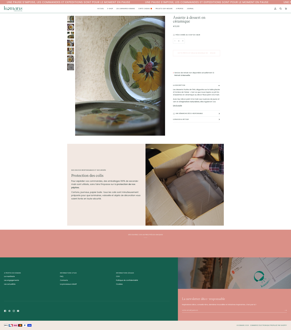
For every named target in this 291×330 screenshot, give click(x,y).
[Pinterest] (9, 311)
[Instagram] (14, 311)
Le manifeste (9, 276)
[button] (110, 8)
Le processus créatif (68, 284)
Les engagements (11, 280)
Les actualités (9, 284)
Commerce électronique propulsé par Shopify (268, 325)
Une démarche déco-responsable (189, 113)
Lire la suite (177, 105)
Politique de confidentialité (127, 280)
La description (179, 85)
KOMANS (241, 325)
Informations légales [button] (125, 273)
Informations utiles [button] (68, 273)
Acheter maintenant (196, 63)
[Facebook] (5, 311)
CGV (118, 276)
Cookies (119, 284)
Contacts (64, 280)
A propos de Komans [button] (12, 273)
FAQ (61, 276)
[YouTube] (18, 311)
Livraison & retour (181, 119)
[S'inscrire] (284, 310)
